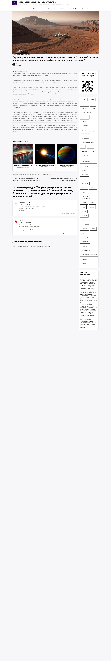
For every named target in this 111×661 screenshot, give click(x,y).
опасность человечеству (86, 197)
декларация (85, 125)
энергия (84, 263)
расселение (47, 174)
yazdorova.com (24, 202)
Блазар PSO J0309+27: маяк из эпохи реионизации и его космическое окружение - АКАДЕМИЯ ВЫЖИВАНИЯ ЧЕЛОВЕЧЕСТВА (88, 282)
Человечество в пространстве (21, 54)
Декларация (23, 8)
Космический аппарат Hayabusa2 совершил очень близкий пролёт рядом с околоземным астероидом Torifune (88, 324)
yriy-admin (23, 63)
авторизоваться (45, 246)
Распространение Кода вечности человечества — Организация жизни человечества (88, 293)
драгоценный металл (88, 142)
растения (84, 228)
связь (93, 228)
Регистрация (87, 8)
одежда (93, 188)
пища (83, 207)
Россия (84, 104)
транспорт (85, 241)
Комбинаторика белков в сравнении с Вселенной (87, 287)
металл (84, 179)
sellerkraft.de (31, 230)
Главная (15, 8)
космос (84, 170)
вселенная (85, 117)
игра (93, 151)
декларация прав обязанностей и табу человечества (88, 132)
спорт (83, 233)
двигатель (85, 121)
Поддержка (49, 8)
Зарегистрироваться (60, 8)
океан (83, 192)
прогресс (84, 220)
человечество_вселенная (89, 254)
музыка (84, 188)
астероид (85, 108)
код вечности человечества (86, 161)
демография (85, 138)
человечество (86, 250)
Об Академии (33, 8)
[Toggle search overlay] (70, 8)
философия (85, 246)
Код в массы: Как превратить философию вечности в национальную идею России (88, 298)
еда (83, 147)
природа (84, 215)
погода (84, 211)
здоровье (84, 151)
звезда (90, 147)
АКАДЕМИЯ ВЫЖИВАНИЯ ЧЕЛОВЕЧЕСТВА (37, 2)
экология (84, 259)
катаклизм (85, 155)
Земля (92, 99)
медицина (85, 174)
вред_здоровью (86, 112)
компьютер (85, 166)
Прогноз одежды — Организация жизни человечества (86, 304)
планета (91, 207)
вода (93, 108)
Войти (78, 8)
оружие (84, 202)
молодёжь (85, 183)
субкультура (85, 237)
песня (92, 202)
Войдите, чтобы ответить (68, 213)
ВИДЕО (84, 99)
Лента (41, 8)
